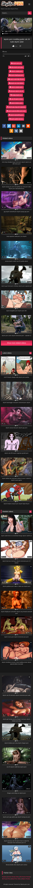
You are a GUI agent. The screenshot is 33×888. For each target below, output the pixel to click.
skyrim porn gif (17, 63)
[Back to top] (28, 883)
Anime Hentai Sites (13, 877)
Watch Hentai (26, 879)
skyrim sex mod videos (17, 83)
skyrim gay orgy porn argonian (17, 107)
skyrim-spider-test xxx (17, 119)
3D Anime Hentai (25, 877)
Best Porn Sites (16, 879)
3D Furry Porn (6, 879)
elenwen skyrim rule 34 (17, 91)
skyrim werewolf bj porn (17, 115)
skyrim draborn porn (16, 103)
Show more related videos (16, 343)
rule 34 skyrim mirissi (17, 99)
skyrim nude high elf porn (17, 79)
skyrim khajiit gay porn (17, 75)
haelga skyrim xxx (17, 95)
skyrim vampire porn (17, 87)
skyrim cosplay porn (17, 71)
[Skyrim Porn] (13, 4)
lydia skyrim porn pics (17, 67)
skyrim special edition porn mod (16, 111)
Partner (4, 877)
